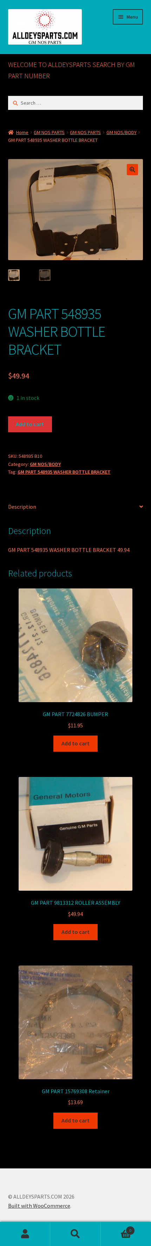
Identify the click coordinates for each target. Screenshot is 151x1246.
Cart (116, 1228)
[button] (132, 169)
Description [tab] (22, 506)
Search (75, 1234)
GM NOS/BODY (121, 132)
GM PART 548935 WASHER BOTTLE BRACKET (64, 472)
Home (22, 132)
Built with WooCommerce (39, 1205)
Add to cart (30, 424)
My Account (25, 1234)
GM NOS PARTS (49, 132)
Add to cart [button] (75, 743)
